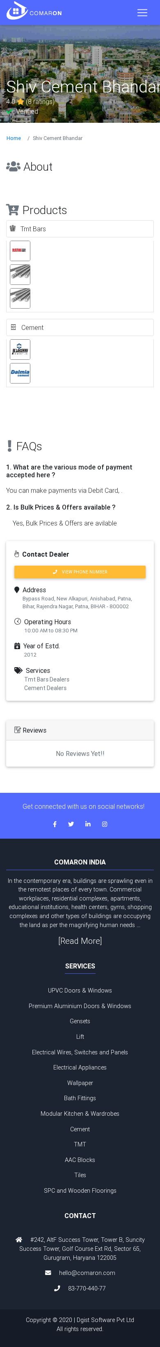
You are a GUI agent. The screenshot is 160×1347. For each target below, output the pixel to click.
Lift (80, 1036)
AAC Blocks (80, 1160)
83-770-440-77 (87, 1288)
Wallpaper (80, 1083)
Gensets (80, 1021)
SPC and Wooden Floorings (80, 1190)
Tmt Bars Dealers (46, 679)
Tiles (80, 1175)
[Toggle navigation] (142, 12)
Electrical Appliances (80, 1067)
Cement (80, 1129)
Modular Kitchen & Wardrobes (80, 1113)
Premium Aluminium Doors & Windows (80, 1006)
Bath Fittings (80, 1098)
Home (14, 138)
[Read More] (80, 941)
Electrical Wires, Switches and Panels (80, 1052)
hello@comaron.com (87, 1273)
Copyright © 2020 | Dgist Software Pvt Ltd (80, 1324)
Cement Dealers (45, 688)
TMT (80, 1144)
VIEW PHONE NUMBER (82, 572)
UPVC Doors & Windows (80, 990)
